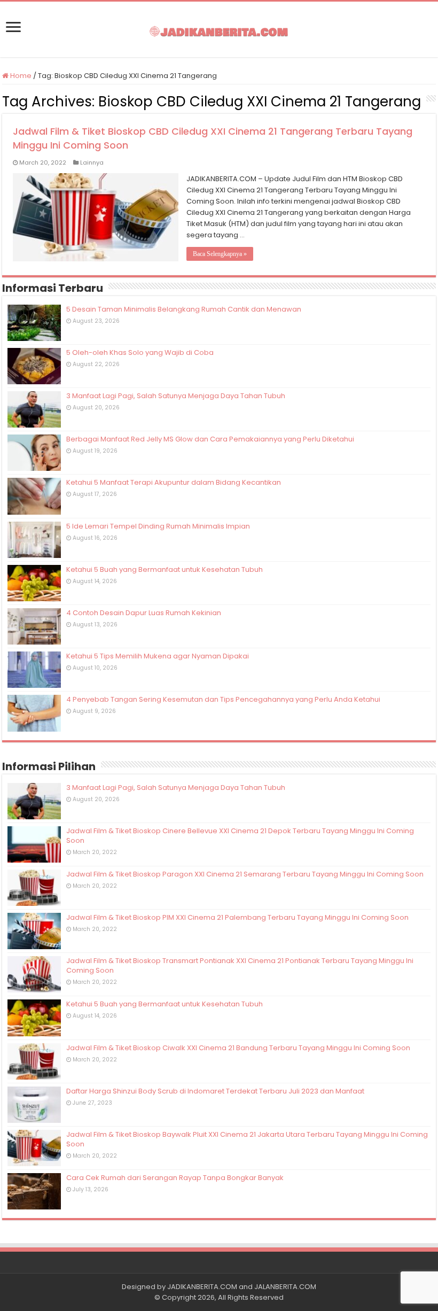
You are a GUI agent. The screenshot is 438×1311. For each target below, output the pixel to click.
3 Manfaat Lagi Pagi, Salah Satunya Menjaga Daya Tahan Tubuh (175, 396)
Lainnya (92, 162)
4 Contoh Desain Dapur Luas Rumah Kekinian (143, 613)
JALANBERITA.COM (285, 1287)
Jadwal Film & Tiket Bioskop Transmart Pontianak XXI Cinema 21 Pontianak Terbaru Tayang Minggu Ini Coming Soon (239, 965)
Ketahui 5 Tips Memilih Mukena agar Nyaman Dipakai (157, 656)
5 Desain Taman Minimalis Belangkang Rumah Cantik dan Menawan (183, 309)
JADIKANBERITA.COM (202, 1287)
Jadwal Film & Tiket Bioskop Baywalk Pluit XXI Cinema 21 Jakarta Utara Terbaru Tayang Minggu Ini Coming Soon (247, 1139)
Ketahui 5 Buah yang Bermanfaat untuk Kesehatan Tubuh (164, 569)
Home (20, 76)
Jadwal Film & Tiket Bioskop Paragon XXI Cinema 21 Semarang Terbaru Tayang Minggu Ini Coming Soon (245, 874)
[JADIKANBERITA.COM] (219, 29)
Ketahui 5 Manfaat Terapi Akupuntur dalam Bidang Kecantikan (173, 482)
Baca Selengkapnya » (220, 254)
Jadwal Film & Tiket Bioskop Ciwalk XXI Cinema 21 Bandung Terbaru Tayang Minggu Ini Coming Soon (238, 1048)
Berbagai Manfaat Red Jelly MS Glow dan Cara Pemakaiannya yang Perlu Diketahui (210, 439)
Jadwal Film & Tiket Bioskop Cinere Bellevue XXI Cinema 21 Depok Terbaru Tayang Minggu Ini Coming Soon (240, 835)
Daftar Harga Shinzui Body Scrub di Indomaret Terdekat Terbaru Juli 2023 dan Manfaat (215, 1091)
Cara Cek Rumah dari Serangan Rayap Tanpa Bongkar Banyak (175, 1178)
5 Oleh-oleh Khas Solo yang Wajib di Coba (140, 352)
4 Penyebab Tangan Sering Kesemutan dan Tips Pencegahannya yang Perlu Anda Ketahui (223, 699)
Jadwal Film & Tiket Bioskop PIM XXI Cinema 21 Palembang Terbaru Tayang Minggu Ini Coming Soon (237, 917)
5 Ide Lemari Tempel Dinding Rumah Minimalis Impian (158, 526)
